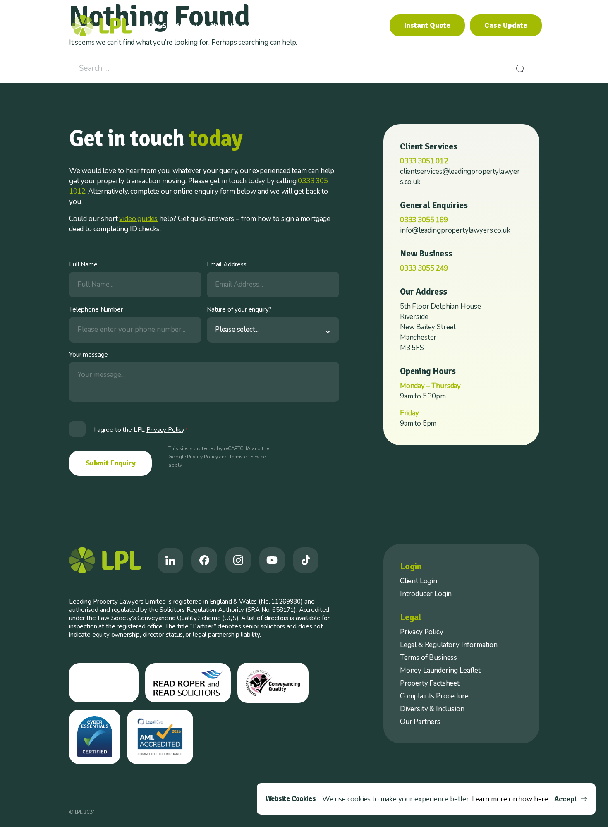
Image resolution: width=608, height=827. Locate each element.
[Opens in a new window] (170, 560)
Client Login (418, 581)
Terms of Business (428, 657)
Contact (366, 25)
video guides (138, 218)
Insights (328, 25)
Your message (88, 354)
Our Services (169, 25)
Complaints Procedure (434, 696)
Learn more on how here (510, 799)
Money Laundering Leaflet (440, 670)
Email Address (227, 264)
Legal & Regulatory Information (449, 645)
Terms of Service (247, 456)
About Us (224, 25)
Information (277, 25)
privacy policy (165, 430)
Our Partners (420, 721)
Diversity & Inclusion (432, 709)
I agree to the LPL (141, 430)
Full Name (83, 264)
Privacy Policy (202, 456)
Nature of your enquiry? (239, 309)
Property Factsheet (430, 683)
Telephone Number (96, 309)
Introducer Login (426, 594)
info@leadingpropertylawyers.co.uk (455, 230)
